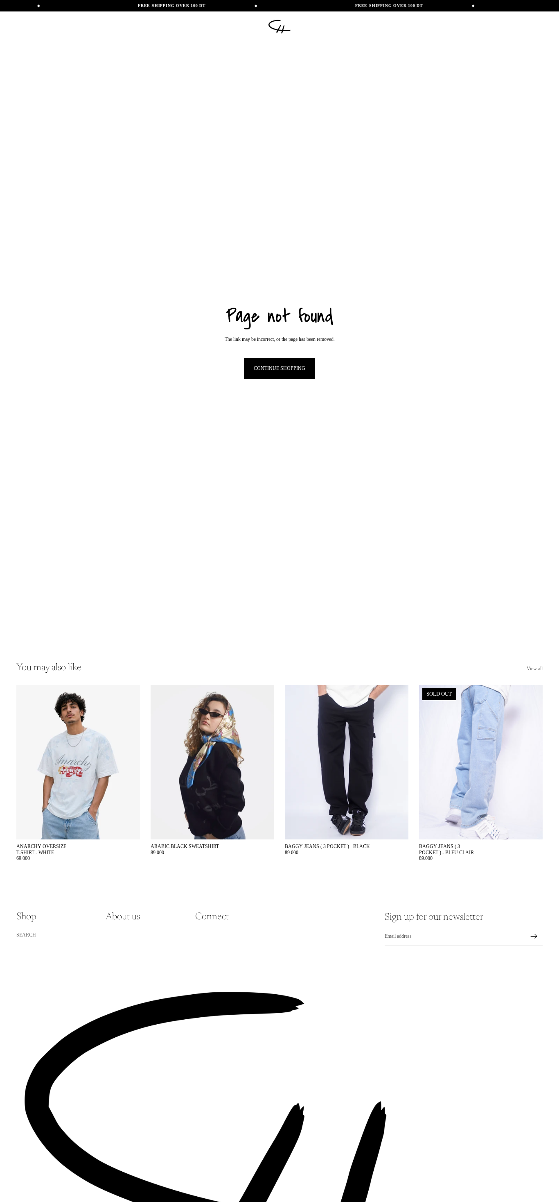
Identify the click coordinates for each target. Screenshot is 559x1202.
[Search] (502, 27)
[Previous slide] (163, 762)
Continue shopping (279, 368)
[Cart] (537, 27)
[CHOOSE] (127, 826)
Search (26, 935)
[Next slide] (262, 762)
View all (535, 668)
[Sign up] (534, 936)
